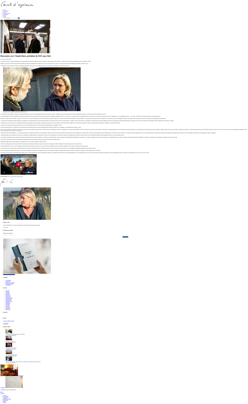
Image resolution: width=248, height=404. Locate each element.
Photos (4, 401)
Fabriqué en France (10, 283)
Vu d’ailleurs (5, 400)
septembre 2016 (9, 301)
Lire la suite (5, 227)
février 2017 (8, 295)
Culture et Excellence (10, 282)
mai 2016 (7, 305)
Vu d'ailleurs (8, 284)
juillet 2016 (8, 303)
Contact (4, 402)
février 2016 (8, 309)
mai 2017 (7, 291)
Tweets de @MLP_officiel (8, 321)
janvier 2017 (8, 296)
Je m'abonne (125, 236)
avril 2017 (8, 293)
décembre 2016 (9, 297)
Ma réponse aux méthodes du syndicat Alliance (15, 334)
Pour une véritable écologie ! (11, 354)
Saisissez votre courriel (7, 233)
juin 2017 (8, 290)
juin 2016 (8, 304)
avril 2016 (8, 307)
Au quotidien (8, 280)
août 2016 (8, 302)
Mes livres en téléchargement (9, 274)
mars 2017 (8, 294)
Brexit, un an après (9, 341)
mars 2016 (8, 308)
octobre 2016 (8, 300)
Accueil (4, 395)
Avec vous (3, 59)
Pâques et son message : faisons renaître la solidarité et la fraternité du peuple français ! (23, 361)
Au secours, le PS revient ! (11, 347)
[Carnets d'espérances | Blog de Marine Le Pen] (17, 7)
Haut (2, 392)
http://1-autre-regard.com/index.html (15, 176)
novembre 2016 (9, 298)
